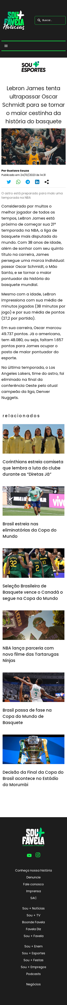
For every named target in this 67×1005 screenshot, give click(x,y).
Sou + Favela (33, 936)
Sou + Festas (33, 960)
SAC (33, 898)
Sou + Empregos (33, 967)
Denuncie (33, 877)
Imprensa (33, 891)
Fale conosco (33, 884)
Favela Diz (33, 929)
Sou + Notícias (33, 908)
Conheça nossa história (33, 870)
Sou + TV (33, 915)
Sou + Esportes (33, 953)
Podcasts (33, 974)
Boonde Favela (33, 922)
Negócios (33, 984)
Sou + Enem (33, 946)
